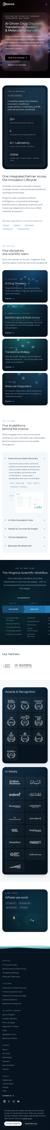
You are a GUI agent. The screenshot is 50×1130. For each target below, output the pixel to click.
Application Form (9, 1034)
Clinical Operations (9, 1000)
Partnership (7, 1057)
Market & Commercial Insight (14, 996)
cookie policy (27, 1118)
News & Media (8, 1065)
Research (6, 1061)
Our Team (6, 1053)
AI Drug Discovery (9, 965)
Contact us (6, 1096)
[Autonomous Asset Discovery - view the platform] (26, 502)
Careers (5, 1069)
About (4, 1050)
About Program (8, 1015)
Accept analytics (13, 1124)
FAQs (4, 1030)
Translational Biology (10, 973)
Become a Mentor (9, 1038)
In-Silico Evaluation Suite (12, 992)
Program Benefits (9, 1019)
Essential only (31, 1124)
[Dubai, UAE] (31, 920)
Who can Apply (8, 1023)
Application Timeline (10, 1026)
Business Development (11, 1004)
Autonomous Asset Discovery (14, 988)
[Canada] (13, 917)
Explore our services (17, 65)
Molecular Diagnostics (11, 977)
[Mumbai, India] (33, 920)
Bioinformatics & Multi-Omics (14, 969)
